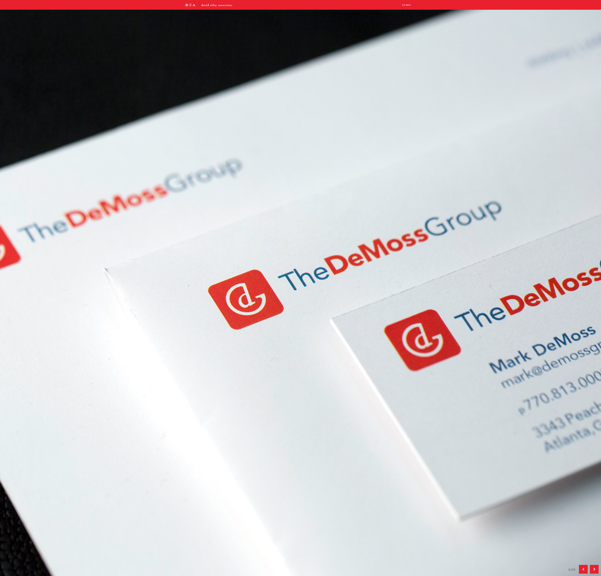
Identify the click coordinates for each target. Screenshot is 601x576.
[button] (594, 569)
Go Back (406, 5)
